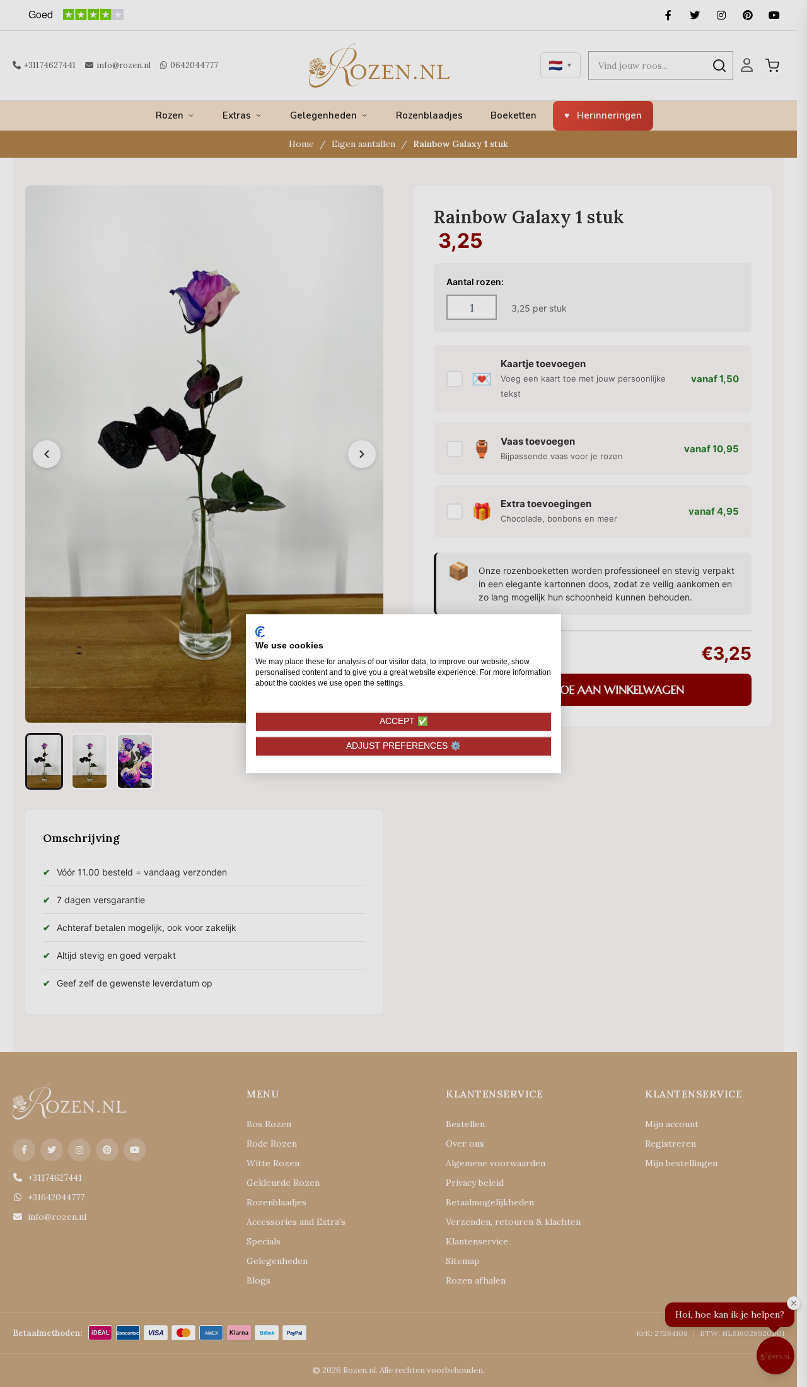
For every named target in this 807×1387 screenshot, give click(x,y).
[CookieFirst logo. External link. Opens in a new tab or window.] (260, 631)
